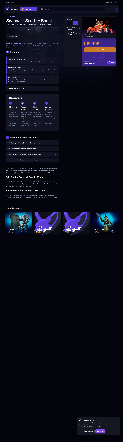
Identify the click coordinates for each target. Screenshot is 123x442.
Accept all (100, 431)
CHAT (113, 62)
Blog (7, 3)
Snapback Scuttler (33, 17)
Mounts (23, 17)
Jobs (12, 3)
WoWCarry (7, 17)
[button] (32, 142)
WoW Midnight (14, 17)
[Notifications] (110, 8)
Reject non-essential (87, 431)
